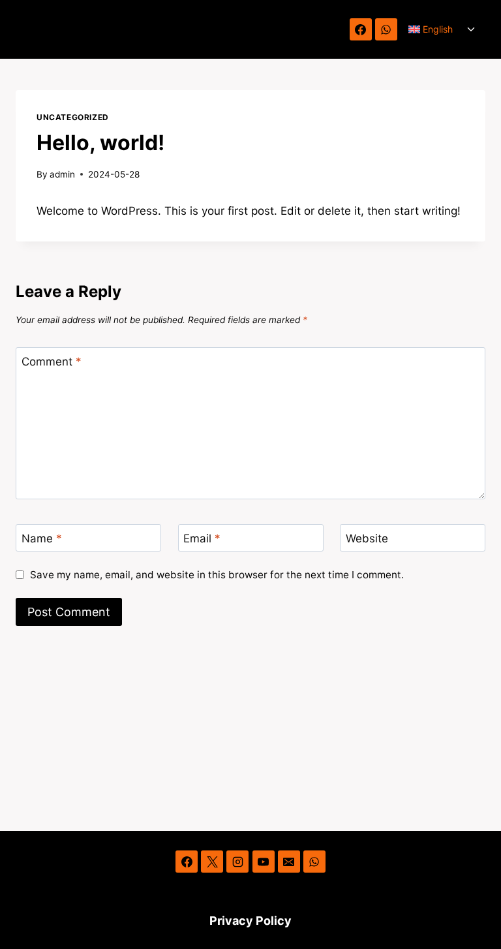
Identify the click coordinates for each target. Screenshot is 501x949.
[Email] (289, 861)
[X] (212, 861)
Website (367, 538)
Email (201, 538)
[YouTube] (263, 861)
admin (62, 174)
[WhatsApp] (386, 29)
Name (42, 538)
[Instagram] (237, 861)
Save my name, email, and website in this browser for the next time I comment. (217, 574)
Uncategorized (73, 117)
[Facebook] (361, 29)
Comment (52, 361)
